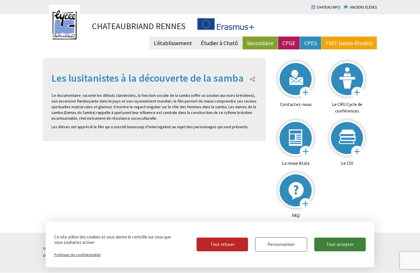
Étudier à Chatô (219, 43)
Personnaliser (281, 244)
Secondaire (260, 43)
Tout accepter (340, 244)
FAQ (296, 215)
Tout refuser (222, 244)
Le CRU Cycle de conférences (347, 107)
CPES (310, 43)
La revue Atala (295, 163)
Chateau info (329, 7)
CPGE (288, 43)
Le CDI (347, 163)
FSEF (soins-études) (349, 43)
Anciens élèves (363, 7)
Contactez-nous (296, 104)
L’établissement (173, 43)
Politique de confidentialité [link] (77, 254)
